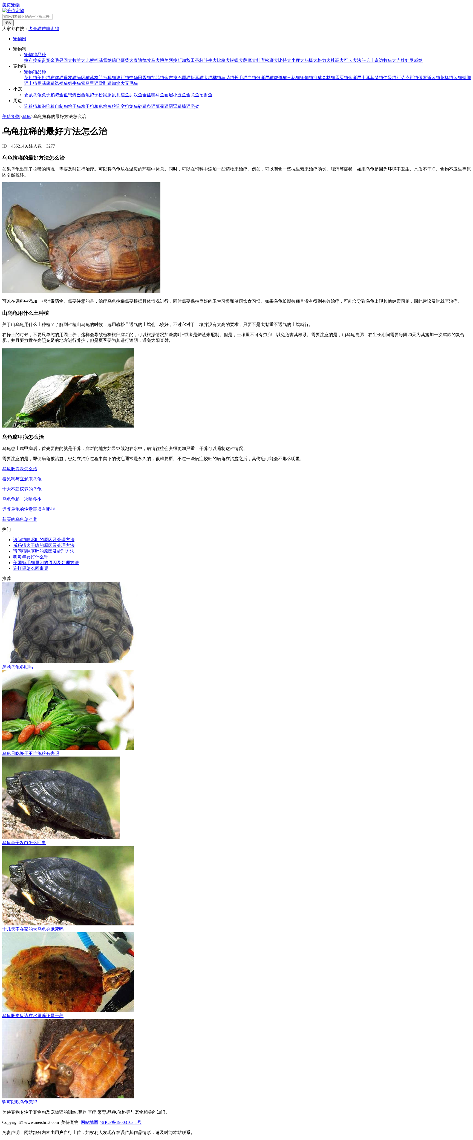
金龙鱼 (192, 95)
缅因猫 (83, 77)
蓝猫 (457, 77)
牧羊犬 (78, 60)
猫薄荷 (157, 106)
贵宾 (46, 60)
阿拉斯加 (177, 60)
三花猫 (293, 77)
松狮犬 (271, 60)
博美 (164, 60)
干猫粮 (78, 106)
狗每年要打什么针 (30, 557)
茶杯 (199, 60)
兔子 (46, 95)
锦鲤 (72, 95)
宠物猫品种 (35, 72)
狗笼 (129, 106)
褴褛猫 (61, 83)
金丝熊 (148, 95)
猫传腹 (43, 28)
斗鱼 (159, 95)
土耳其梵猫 (372, 77)
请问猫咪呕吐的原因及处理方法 (43, 539)
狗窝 (120, 106)
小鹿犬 (297, 60)
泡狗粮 (48, 106)
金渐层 (354, 77)
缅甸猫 (306, 77)
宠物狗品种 (35, 54)
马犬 (155, 60)
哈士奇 (372, 60)
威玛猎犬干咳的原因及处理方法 (43, 545)
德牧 (146, 60)
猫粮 (37, 106)
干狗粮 (92, 106)
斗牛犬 (210, 60)
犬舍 (32, 28)
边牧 (383, 60)
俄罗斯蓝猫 (429, 77)
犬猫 (208, 77)
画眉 (168, 95)
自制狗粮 (63, 106)
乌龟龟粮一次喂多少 (22, 499)
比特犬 (284, 60)
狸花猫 (227, 77)
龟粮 (103, 106)
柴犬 (129, 60)
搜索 (7, 23)
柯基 (98, 60)
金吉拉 (170, 77)
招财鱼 (205, 95)
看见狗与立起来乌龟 (22, 479)
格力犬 (324, 60)
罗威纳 (416, 60)
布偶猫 (57, 77)
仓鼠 (28, 95)
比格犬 (223, 60)
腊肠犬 (311, 60)
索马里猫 (90, 83)
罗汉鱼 (135, 95)
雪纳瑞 (109, 60)
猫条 (146, 106)
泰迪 (138, 60)
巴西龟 (83, 95)
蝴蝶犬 (236, 60)
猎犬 (392, 60)
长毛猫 (240, 77)
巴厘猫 (184, 77)
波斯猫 (122, 77)
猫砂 (138, 106)
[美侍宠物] (13, 10)
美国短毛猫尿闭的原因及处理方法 (46, 562)
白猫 (251, 77)
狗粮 (28, 106)
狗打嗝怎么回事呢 (30, 568)
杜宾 (260, 60)
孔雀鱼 (122, 95)
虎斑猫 (280, 77)
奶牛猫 (74, 83)
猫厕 (168, 106)
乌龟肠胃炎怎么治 (19, 468)
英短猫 (30, 77)
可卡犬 (350, 60)
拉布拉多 (33, 60)
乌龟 (37, 95)
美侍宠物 (11, 4)
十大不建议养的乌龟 (22, 489)
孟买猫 (341, 77)
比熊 (89, 60)
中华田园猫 (140, 77)
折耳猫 (197, 77)
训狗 (54, 28)
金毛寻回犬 (61, 60)
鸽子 (94, 95)
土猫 (32, 83)
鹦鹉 (54, 95)
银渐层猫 (265, 77)
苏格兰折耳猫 (103, 77)
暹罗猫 (70, 77)
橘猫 (216, 77)
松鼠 (103, 95)
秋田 (190, 60)
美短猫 (43, 77)
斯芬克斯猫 (407, 77)
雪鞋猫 (105, 83)
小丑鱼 (179, 95)
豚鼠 (111, 95)
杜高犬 (337, 60)
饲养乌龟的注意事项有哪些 (28, 509)
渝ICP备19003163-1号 (121, 1122)
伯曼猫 (389, 77)
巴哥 (120, 60)
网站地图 (89, 1122)
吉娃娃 (402, 60)
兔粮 (111, 106)
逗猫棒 (179, 106)
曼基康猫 (46, 83)
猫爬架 (192, 106)
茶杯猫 (446, 77)
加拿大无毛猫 (125, 83)
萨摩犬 (249, 60)
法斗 (361, 60)
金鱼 (63, 95)
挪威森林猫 (324, 77)
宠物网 (19, 38)
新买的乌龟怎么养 (19, 519)
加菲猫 (157, 77)
